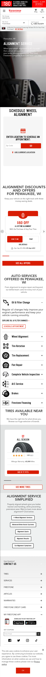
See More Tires (23, 487)
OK (23, 670)
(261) (31, 455)
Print (31, 239)
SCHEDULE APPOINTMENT (14, 326)
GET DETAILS (19, 29)
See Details (23, 244)
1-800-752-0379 (38, 24)
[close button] (43, 650)
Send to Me (15, 239)
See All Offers (23, 263)
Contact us (10, 564)
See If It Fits (23, 472)
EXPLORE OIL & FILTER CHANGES (15, 320)
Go (31, 145)
